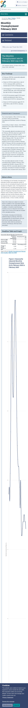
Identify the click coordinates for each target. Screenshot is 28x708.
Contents (9, 35)
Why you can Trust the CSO (12, 47)
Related (8, 40)
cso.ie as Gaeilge (22, 2)
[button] (7, 697)
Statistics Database (22, 5)
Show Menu (4, 14)
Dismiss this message (8, 701)
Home (9, 18)
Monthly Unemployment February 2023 (11, 19)
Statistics (14, 18)
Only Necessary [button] (7, 705)
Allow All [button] (16, 705)
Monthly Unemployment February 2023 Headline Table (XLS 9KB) (13, 252)
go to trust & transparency (18, 50)
